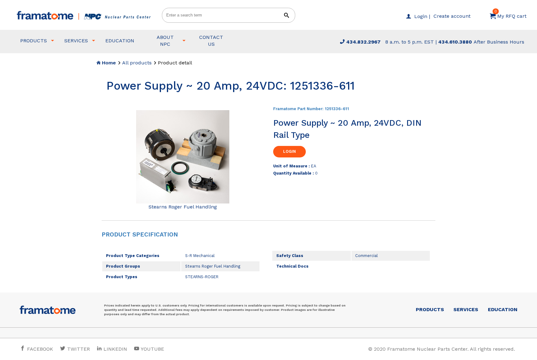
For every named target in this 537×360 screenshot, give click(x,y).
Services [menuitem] (76, 41)
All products (137, 63)
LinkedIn (115, 349)
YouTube (152, 349)
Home (108, 63)
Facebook (39, 349)
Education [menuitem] (119, 41)
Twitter (78, 349)
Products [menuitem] (33, 41)
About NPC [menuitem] (165, 40)
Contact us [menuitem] (211, 40)
